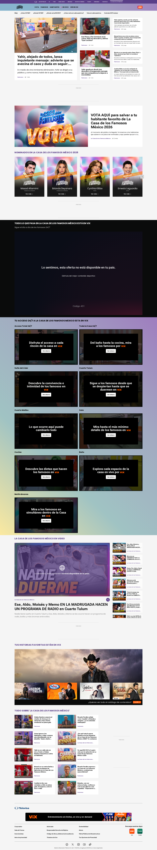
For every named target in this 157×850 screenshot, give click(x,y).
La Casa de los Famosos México (85, 743)
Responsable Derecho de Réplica (57, 830)
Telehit (89, 1)
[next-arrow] (142, 177)
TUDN (54, 1)
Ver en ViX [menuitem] (74, 7)
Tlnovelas (105, 1)
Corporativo (18, 826)
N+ (49, 1)
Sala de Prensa (19, 830)
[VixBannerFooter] (78, 817)
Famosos (20, 77)
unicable (70, 1)
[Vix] (140, 7)
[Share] (108, 600)
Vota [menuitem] (37, 7)
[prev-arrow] (13, 691)
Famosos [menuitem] (44, 7)
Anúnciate (50, 826)
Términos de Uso (52, 837)
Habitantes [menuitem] (54, 7)
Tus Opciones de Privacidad (88, 837)
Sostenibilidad (83, 826)
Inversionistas (19, 834)
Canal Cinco (61, 1)
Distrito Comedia (79, 1)
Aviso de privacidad (21, 837)
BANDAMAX (96, 1)
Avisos (81, 830)
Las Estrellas (42, 1)
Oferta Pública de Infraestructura (89, 834)
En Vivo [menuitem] (66, 7)
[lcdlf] (19, 7)
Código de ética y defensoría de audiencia (60, 834)
